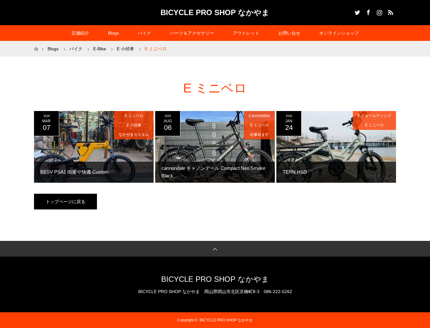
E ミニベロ (134, 116)
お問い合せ (289, 33)
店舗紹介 (80, 33)
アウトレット (246, 33)
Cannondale (259, 116)
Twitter (356, 11)
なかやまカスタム (134, 134)
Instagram (378, 11)
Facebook (367, 11)
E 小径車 (134, 125)
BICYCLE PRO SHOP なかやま (215, 12)
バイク (144, 33)
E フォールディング (374, 116)
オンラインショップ (339, 33)
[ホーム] (36, 43)
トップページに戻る (65, 201)
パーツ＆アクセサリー (192, 33)
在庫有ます (259, 134)
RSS (389, 11)
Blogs (113, 33)
